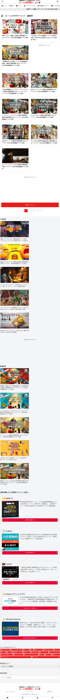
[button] (58, 677)
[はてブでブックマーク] (50, 506)
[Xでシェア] (9, 502)
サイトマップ (30, 691)
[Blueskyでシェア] (36, 502)
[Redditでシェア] (36, 506)
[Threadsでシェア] (23, 506)
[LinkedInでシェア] (36, 510)
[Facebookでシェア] (9, 506)
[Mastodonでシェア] (23, 502)
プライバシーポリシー (10, 691)
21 (38, 210)
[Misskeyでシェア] (50, 502)
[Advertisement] (44, 57)
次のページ (30, 205)
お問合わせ (49, 691)
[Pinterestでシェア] (23, 510)
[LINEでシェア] (9, 510)
